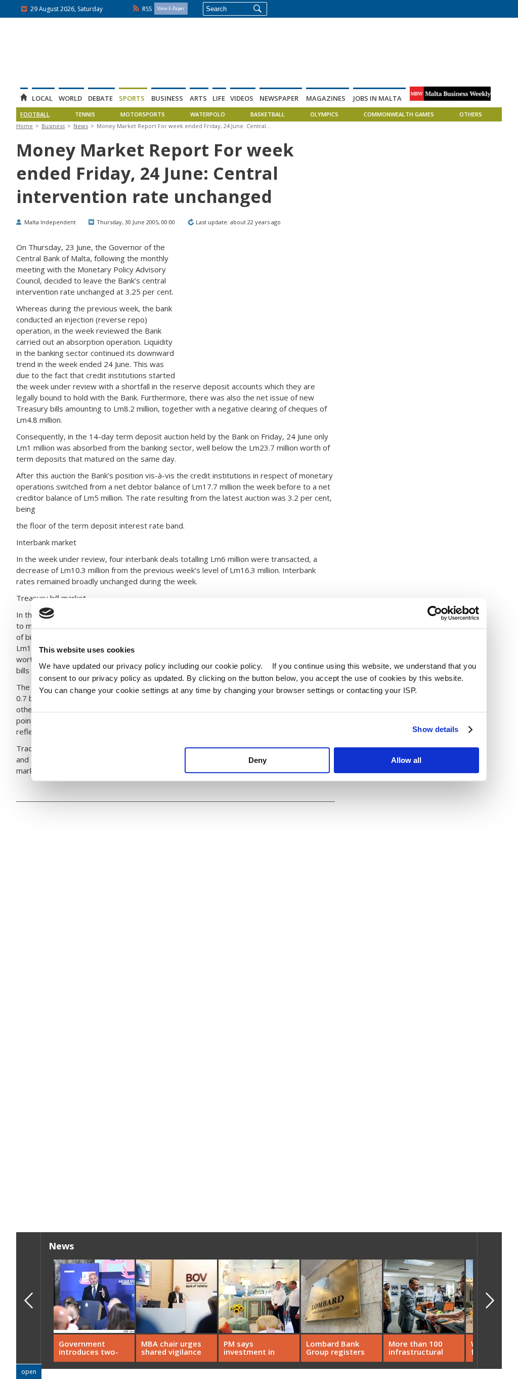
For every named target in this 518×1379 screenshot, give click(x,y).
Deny (257, 760)
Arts (198, 98)
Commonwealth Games (399, 114)
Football (35, 114)
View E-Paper (171, 8)
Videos (241, 98)
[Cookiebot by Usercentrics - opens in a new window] (435, 613)
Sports (132, 98)
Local (42, 98)
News (80, 126)
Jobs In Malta (377, 98)
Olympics (324, 114)
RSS (147, 9)
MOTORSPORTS (142, 114)
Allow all (406, 760)
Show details (435, 729)
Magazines (326, 98)
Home (24, 126)
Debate (100, 98)
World (70, 98)
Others (470, 114)
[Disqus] (175, 1054)
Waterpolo (207, 114)
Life (218, 98)
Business (167, 98)
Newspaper (279, 98)
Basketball (267, 114)
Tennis (85, 114)
